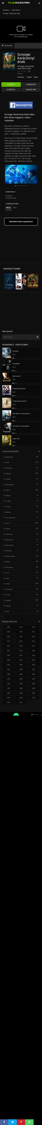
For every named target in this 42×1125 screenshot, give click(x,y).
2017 (8, 641)
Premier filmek (10, 556)
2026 (8, 627)
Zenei (7, 611)
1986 (21, 688)
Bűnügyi (8, 473)
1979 (33, 698)
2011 (8, 650)
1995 (21, 674)
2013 (21, 646)
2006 (33, 655)
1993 (8, 679)
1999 (8, 669)
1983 (21, 693)
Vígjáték (8, 600)
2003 (33, 660)
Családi (29, 77)
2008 (8, 655)
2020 (8, 636)
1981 (8, 698)
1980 (21, 698)
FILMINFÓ (11, 84)
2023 (8, 632)
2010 (21, 650)
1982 (33, 693)
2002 (8, 665)
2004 (21, 660)
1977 (21, 702)
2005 (8, 660)
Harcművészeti (10, 518)
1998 (21, 669)
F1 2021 (8, 501)
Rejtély (7, 562)
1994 (33, 674)
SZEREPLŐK (31, 84)
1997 (33, 669)
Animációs (20, 77)
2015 (33, 641)
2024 (33, 627)
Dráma (36, 77)
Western (8, 606)
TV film (7, 595)
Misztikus (8, 551)
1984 (8, 693)
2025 (21, 627)
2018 (33, 636)
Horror (7, 523)
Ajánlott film (9, 457)
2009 (33, 650)
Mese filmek (9, 545)
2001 (21, 665)
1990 (8, 684)
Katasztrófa (9, 540)
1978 (8, 702)
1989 (21, 684)
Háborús (8, 512)
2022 (21, 632)
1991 (33, 679)
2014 (8, 646)
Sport (7, 578)
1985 (33, 688)
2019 (21, 636)
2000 (33, 665)
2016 (21, 641)
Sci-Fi (7, 573)
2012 (33, 646)
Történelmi (8, 589)
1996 (8, 674)
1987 (8, 688)
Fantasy (8, 507)
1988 (33, 684)
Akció (7, 462)
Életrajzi (8, 495)
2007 (21, 655)
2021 (33, 632)
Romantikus (9, 567)
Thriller (7, 584)
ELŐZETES (11, 89)
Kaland (7, 529)
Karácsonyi (9, 534)
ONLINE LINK (31, 89)
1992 (21, 679)
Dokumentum (9, 484)
